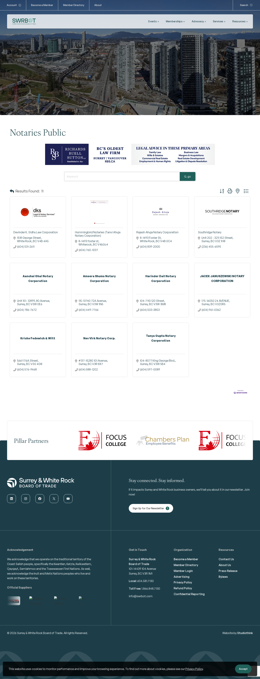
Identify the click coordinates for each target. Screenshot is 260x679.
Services (218, 21)
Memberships (174, 21)
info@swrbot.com (140, 591)
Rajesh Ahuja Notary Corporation (157, 227)
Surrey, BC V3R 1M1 (140, 568)
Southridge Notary (209, 227)
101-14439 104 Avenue (142, 563)
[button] (12, 186)
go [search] (189, 171)
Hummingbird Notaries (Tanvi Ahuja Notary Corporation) (97, 228)
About (98, 5)
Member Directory (73, 5)
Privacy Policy (194, 669)
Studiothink (245, 627)
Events (152, 21)
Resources (238, 21)
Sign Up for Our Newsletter (148, 502)
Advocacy (198, 21)
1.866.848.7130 (150, 583)
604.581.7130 (145, 575)
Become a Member (42, 5)
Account (12, 5)
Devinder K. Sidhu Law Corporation (35, 227)
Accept (243, 668)
